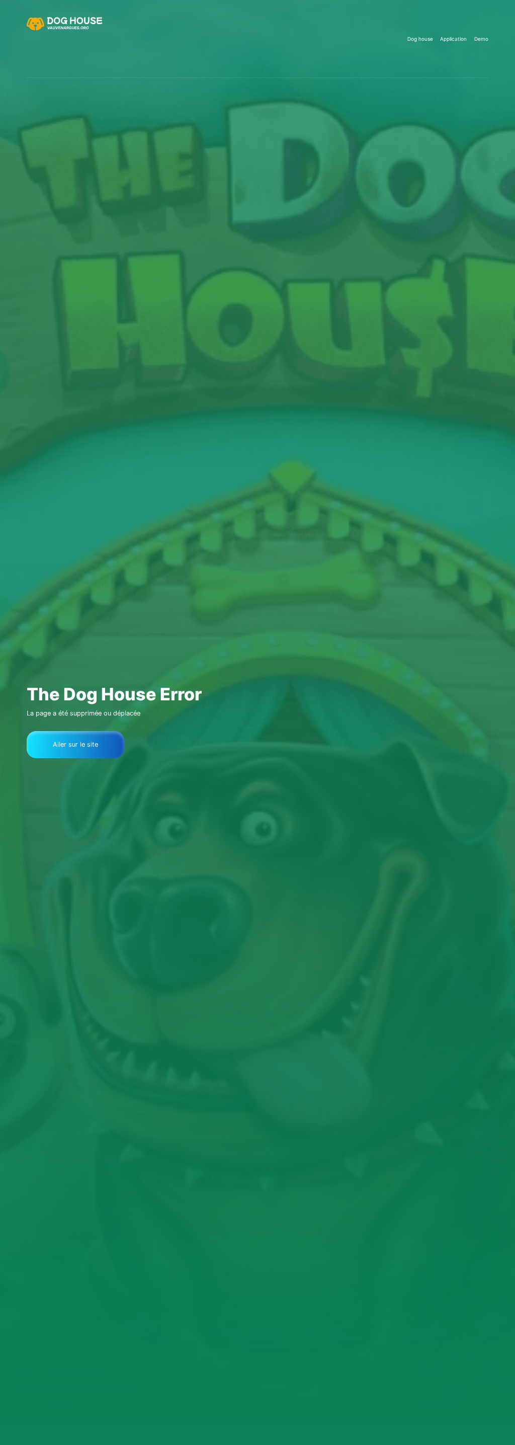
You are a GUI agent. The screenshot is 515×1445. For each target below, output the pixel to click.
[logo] (66, 38)
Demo (481, 39)
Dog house (420, 39)
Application (453, 39)
